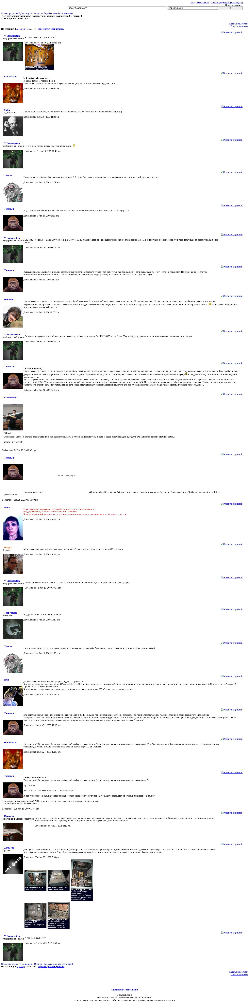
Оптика (38, 13)
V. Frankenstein (12, 36)
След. (22, 29)
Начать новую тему (238, 23)
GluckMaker (10, 76)
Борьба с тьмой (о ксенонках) (58, 13)
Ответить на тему (239, 26)
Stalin (7, 110)
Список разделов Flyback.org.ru (226, 2)
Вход (192, 2)
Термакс (8, 175)
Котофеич (9, 816)
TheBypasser (10, 613)
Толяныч (9, 209)
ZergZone (9, 848)
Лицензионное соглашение (124, 989)
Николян (9, 299)
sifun (6, 680)
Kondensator (10, 397)
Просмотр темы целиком (51, 29)
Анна (7, 507)
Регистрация (203, 2)
